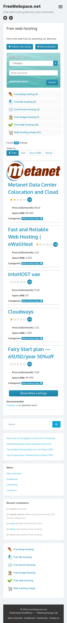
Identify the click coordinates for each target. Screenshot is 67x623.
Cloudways (20, 311)
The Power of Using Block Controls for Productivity (31, 438)
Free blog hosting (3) (26, 94)
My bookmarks (48, 46)
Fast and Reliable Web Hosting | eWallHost (28, 236)
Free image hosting (24, 572)
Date (14, 152)
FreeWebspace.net (22, 6)
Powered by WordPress (21, 612)
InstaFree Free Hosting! (31, 529)
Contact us (12, 405)
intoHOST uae (24, 274)
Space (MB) (35, 152)
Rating (48, 152)
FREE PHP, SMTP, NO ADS (30, 523)
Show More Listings (33, 393)
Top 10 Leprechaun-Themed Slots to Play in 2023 (30, 455)
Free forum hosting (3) (26, 109)
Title (23, 152)
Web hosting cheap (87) (27, 132)
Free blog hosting (23, 549)
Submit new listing (21, 46)
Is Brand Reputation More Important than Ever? (29, 444)
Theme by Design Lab (47, 612)
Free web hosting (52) (26, 124)
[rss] (11, 18)
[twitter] (5, 18)
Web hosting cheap (30, 219)
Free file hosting (22, 557)
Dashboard (12, 479)
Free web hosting (23, 580)
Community (12, 484)
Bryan (13, 529)
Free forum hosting (24, 564)
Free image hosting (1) (26, 117)
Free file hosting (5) (25, 101)
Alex (13, 523)
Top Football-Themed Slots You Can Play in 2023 (30, 449)
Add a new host (14, 473)
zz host (23, 509)
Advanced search (18, 81)
